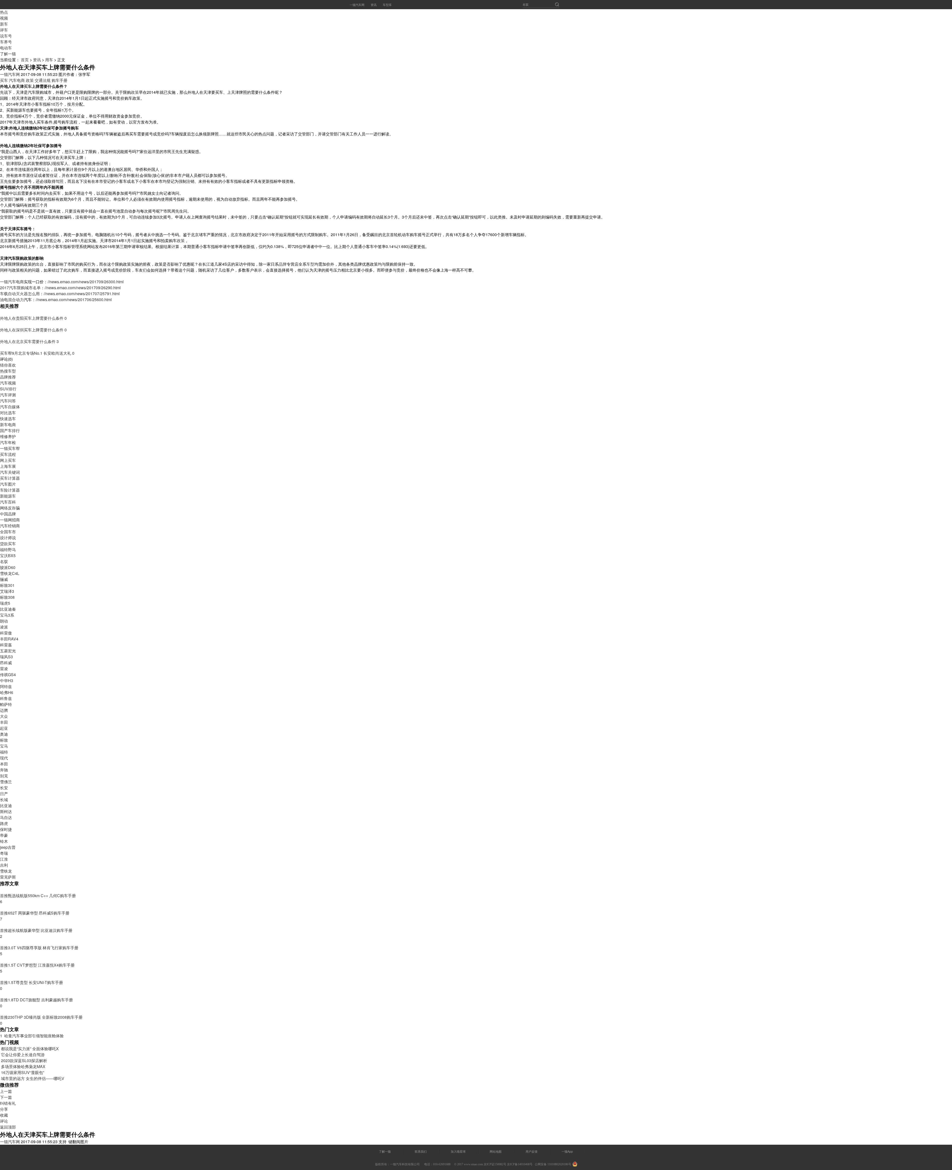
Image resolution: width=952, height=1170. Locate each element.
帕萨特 (6, 704)
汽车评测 (8, 395)
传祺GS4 (8, 674)
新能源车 (8, 496)
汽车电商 (17, 80)
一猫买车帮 (10, 448)
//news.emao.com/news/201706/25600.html (74, 299)
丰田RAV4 (9, 639)
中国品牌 (8, 514)
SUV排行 (8, 389)
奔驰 (4, 770)
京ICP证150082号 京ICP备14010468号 (508, 1164)
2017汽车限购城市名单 (20, 287)
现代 (4, 758)
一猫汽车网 (357, 4)
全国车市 (8, 532)
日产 (4, 793)
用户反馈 (531, 1151)
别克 (4, 776)
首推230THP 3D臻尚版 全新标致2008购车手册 (41, 1017)
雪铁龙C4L (9, 573)
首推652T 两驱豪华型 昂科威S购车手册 (34, 913)
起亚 (4, 728)
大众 (4, 716)
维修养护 (8, 436)
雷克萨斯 (8, 877)
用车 (49, 60)
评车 (4, 30)
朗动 (4, 621)
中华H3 (6, 680)
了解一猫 (8, 54)
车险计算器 (10, 490)
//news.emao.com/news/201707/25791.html (82, 293)
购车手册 (59, 80)
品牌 (283, 264)
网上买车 (8, 460)
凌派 (4, 627)
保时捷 (6, 829)
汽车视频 (8, 383)
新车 (4, 24)
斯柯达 (6, 811)
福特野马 (8, 549)
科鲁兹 (6, 698)
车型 (310, 264)
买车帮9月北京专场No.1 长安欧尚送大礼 (36, 353)
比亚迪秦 (8, 609)
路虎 (4, 823)
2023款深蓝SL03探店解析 (23, 1060)
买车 (4, 80)
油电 (4, 299)
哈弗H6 (6, 692)
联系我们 (421, 1151)
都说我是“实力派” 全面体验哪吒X (29, 1048)
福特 (4, 752)
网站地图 (496, 1151)
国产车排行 (10, 430)
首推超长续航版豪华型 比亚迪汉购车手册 (36, 930)
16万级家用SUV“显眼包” (22, 1072)
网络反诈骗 (10, 508)
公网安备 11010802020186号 (553, 1164)
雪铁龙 (6, 871)
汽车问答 (8, 401)
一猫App (567, 1151)
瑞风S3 (6, 657)
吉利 (4, 865)
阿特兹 (6, 686)
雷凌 (4, 668)
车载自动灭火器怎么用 (20, 293)
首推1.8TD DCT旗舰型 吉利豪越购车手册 (36, 1000)
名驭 (4, 561)
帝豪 (4, 835)
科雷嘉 (6, 645)
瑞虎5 (5, 603)
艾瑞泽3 (7, 591)
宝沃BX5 (8, 555)
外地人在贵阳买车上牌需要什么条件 (32, 318)
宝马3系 (7, 615)
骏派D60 (7, 567)
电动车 (6, 48)
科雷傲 (6, 633)
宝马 (4, 746)
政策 (30, 80)
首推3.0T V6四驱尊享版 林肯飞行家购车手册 (39, 947)
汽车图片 (8, 484)
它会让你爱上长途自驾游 (22, 1054)
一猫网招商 (10, 520)
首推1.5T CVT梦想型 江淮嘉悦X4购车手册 (37, 965)
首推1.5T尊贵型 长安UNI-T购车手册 (31, 982)
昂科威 (6, 662)
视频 (4, 18)
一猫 (4, 282)
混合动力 (16, 299)
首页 (25, 60)
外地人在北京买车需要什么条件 (28, 341)
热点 (4, 12)
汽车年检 (8, 442)
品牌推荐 (8, 377)
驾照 (59, 181)
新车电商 (8, 424)
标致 (4, 740)
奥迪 (4, 734)
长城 (4, 799)
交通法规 (43, 80)
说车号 (6, 36)
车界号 (6, 42)
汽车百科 (8, 502)
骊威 (4, 579)
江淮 (4, 859)
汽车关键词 (10, 472)
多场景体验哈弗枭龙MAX (22, 1066)
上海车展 (8, 466)
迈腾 (4, 710)
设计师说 (8, 537)
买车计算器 (10, 478)
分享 (4, 1109)
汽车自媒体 (10, 407)
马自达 (6, 817)
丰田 (4, 722)
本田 (4, 764)
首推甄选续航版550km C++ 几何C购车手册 (38, 895)
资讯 (374, 4)
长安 (4, 788)
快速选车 (8, 418)
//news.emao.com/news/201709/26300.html (86, 282)
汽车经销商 (10, 526)
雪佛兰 (6, 782)
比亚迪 (6, 805)
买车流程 (8, 454)
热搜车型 (8, 371)
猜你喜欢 (8, 365)
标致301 (7, 585)
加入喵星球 (458, 1151)
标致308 (7, 597)
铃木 (4, 841)
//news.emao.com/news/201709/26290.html (83, 287)
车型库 (387, 4)
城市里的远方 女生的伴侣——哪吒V (32, 1078)
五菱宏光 (8, 651)
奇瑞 (4, 853)
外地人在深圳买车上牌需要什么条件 (32, 330)
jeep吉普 (8, 847)
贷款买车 (8, 543)
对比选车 (8, 412)
